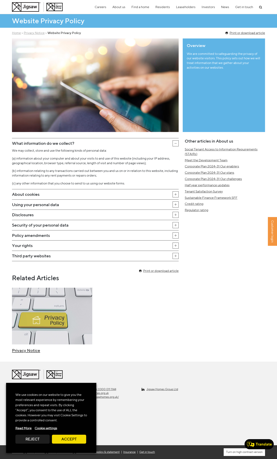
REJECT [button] (33, 439)
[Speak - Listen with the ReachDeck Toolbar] (259, 444)
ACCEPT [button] (69, 439)
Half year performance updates (207, 185)
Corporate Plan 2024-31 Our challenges (213, 179)
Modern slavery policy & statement (98, 452)
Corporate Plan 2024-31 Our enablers (212, 166)
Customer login (272, 231)
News (225, 7)
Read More (23, 428)
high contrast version (249, 452)
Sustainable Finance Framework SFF (211, 198)
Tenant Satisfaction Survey (204, 191)
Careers (100, 7)
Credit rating (194, 204)
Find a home (140, 7)
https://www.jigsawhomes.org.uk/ (98, 396)
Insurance (129, 452)
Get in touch (244, 7)
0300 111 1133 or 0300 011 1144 (96, 389)
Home (16, 33)
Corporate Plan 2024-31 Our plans (209, 173)
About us (118, 7)
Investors (208, 7)
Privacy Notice (34, 33)
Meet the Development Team (206, 160)
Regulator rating (196, 210)
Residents (162, 7)
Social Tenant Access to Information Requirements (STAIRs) (221, 151)
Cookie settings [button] (46, 428)
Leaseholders (185, 7)
